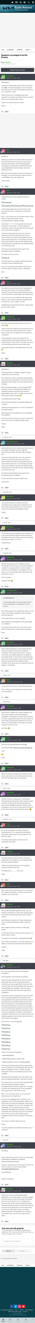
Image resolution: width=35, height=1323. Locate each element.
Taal (16, 1310)
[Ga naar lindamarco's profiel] (3, 77)
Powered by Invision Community (17, 1315)
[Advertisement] (17, 30)
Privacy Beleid (29, 1310)
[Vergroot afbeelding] (5, 87)
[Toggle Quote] (4, 598)
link (26, 744)
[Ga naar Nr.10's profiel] (3, 739)
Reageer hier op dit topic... (13, 1241)
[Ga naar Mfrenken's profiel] (3, 497)
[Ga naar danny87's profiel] (3, 966)
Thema (21, 1310)
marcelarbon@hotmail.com (10, 1169)
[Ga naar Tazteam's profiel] (3, 364)
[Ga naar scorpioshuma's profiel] (3, 592)
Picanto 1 (13, 64)
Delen (9, 1251)
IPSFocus (10, 1310)
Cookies (25, 1311)
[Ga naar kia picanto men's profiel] (3, 443)
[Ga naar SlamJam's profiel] (3, 1190)
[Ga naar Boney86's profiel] (3, 1145)
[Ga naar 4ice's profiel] (3, 151)
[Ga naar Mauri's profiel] (3, 681)
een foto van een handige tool (23, 747)
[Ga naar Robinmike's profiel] (3, 558)
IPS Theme (4, 1310)
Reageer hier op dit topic (17, 70)
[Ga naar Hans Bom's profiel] (3, 643)
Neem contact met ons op (14, 1311)
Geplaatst (13, 78)
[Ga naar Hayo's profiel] (3, 825)
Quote (6, 111)
